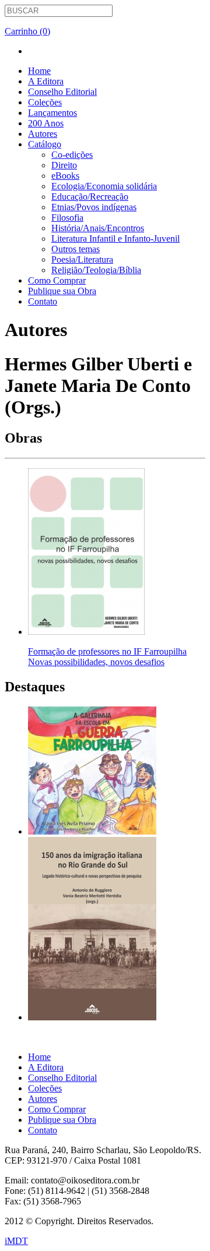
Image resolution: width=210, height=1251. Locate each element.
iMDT (16, 1241)
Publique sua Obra (62, 291)
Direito (64, 165)
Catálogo (44, 144)
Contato (42, 301)
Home (39, 71)
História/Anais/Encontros (97, 228)
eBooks (65, 176)
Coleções (45, 102)
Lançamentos (52, 113)
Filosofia (67, 217)
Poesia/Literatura (82, 259)
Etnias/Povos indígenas (93, 207)
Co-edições (72, 155)
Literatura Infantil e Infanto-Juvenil (115, 238)
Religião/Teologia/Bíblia (96, 270)
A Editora (46, 81)
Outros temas (75, 249)
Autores (42, 134)
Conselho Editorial (62, 92)
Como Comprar (57, 280)
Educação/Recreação (89, 197)
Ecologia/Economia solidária (104, 186)
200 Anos (46, 123)
